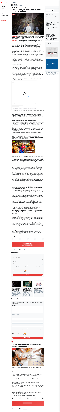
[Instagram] (51, 10)
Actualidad (3, 8)
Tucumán (3, 6)
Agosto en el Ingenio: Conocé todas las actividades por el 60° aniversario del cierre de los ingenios (52, 24)
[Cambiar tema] (58, 3)
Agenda (3, 13)
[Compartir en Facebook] (13, 239)
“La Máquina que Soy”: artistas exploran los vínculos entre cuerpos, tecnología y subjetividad (27, 290)
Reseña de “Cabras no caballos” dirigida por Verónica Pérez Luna (16, 289)
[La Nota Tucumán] (12, 341)
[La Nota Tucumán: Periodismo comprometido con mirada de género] (4, 3)
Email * (13, 320)
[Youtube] (53, 10)
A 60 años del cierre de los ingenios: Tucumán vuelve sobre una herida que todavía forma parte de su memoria (52, 29)
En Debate (4, 17)
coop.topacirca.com (54, 74)
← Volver (14, 2)
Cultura (3, 10)
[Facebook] (47, 10)
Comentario (14, 305)
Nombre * (14, 317)
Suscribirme (3, 20)
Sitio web (13, 324)
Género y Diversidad (5, 15)
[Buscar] (55, 3)
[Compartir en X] (20, 239)
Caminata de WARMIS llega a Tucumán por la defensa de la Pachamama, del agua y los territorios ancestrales (51, 35)
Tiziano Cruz (14, 36)
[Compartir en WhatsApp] (28, 239)
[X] (49, 10)
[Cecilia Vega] (12, 5)
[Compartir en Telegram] (35, 239)
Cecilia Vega (15, 4)
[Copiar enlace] (43, 239)
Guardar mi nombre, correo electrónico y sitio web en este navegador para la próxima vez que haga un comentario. (26, 267)
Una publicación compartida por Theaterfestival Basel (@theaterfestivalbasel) (24, 108)
